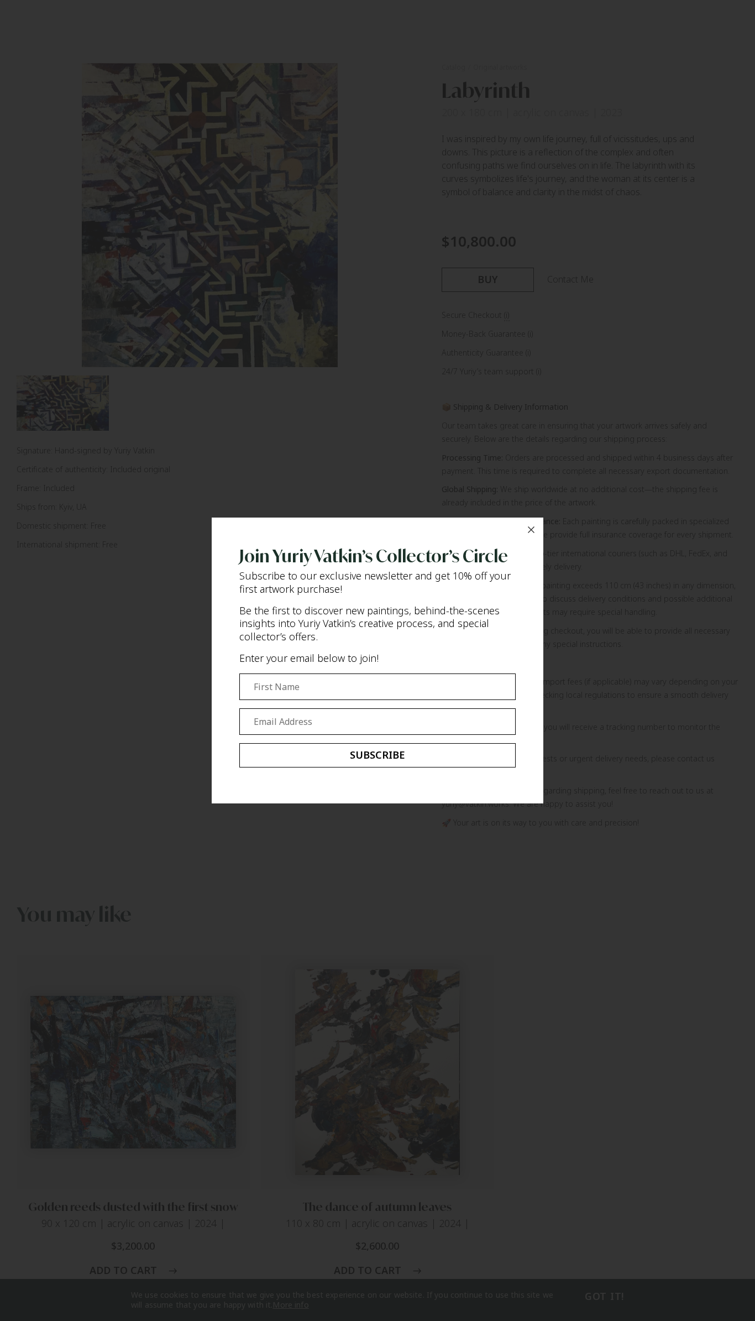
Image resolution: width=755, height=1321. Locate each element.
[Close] (531, 530)
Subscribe (377, 754)
